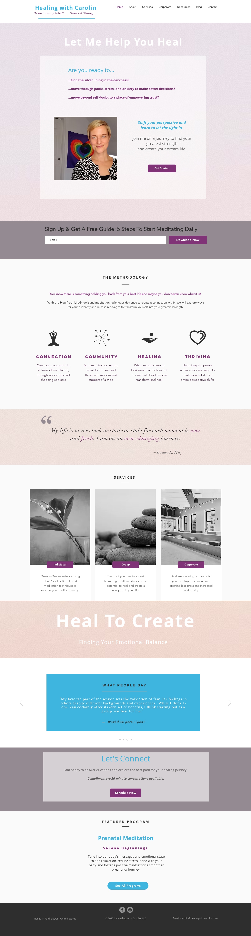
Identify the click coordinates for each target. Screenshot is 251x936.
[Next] (229, 703)
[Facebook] (122, 910)
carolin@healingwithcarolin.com (199, 918)
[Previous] (21, 703)
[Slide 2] (123, 739)
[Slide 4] (131, 739)
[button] (112, 176)
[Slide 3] (120, 739)
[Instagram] (130, 910)
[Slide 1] (127, 739)
